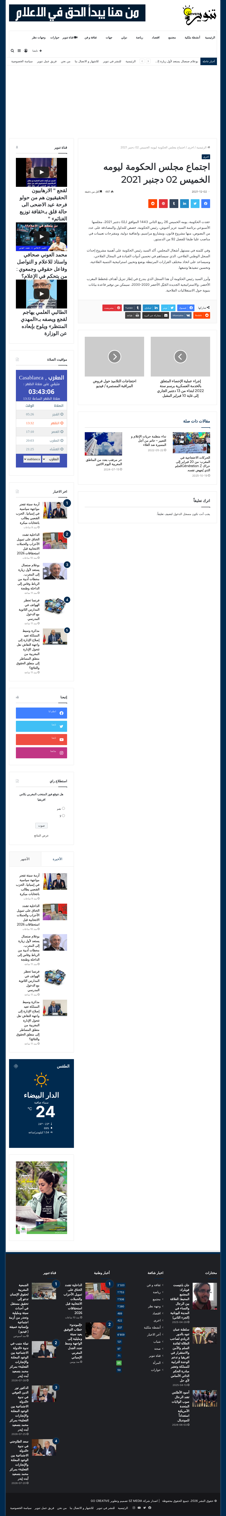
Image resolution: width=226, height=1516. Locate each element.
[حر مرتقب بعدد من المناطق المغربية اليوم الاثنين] (103, 443)
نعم (59, 808)
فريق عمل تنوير (46, 61)
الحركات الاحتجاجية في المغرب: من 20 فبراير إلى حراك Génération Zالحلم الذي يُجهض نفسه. (192, 464)
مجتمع (172, 37)
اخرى (191, 147)
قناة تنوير (68, 37)
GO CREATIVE (100, 1501)
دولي (124, 37)
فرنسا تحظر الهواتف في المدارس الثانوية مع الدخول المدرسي (160, 61)
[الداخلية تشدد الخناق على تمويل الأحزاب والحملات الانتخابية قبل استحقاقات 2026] (55, 540)
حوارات (54, 37)
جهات (109, 37)
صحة (157, 1348)
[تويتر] (195, 203)
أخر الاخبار (154, 1334)
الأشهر (25, 859)
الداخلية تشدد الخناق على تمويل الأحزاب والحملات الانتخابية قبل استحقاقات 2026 (28, 544)
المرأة (157, 1363)
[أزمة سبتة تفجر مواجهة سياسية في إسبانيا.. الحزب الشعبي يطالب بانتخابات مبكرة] (55, 510)
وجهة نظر (154, 1306)
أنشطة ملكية (192, 37)
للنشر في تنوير (112, 61)
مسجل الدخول (182, 514)
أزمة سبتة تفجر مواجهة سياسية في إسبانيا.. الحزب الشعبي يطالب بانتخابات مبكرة (28, 513)
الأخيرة (57, 859)
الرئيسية (210, 37)
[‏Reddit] (152, 203)
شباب (157, 1341)
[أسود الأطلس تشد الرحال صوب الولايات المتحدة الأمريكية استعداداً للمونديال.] (205, 1398)
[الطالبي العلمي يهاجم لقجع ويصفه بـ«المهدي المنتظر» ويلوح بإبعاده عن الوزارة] (41, 294)
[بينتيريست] (163, 203)
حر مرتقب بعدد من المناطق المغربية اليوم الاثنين (104, 462)
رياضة (139, 37)
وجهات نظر (38, 37)
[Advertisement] (113, 98)
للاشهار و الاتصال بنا (87, 61)
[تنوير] (200, 15)
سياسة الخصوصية (22, 61)
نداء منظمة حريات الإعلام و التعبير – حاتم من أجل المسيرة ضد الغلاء (148, 440)
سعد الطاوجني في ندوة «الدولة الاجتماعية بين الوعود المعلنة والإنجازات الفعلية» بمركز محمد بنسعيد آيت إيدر (19, 1459)
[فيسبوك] (205, 203)
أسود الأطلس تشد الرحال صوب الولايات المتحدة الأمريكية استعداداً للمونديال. (180, 1406)
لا (60, 816)
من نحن (65, 61)
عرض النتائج (41, 835)
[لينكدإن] (184, 203)
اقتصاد (156, 37)
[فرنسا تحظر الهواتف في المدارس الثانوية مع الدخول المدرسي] (55, 606)
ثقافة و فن (91, 37)
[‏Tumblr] (174, 203)
